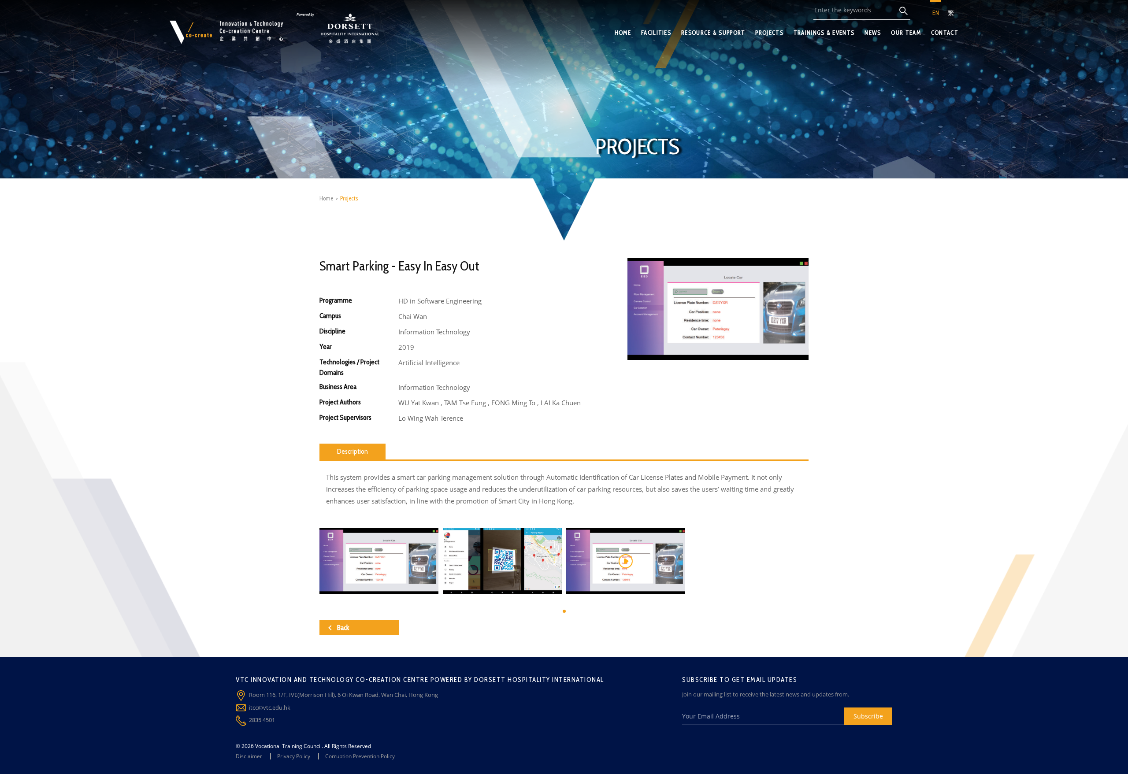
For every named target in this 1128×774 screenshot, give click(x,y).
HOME (623, 32)
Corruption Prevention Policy (360, 756)
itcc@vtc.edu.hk (269, 707)
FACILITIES (656, 32)
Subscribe (868, 716)
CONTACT (944, 32)
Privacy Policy (293, 756)
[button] (564, 611)
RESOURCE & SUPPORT (713, 32)
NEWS (873, 32)
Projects (349, 198)
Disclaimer (249, 756)
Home (326, 198)
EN (935, 13)
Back (343, 627)
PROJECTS (769, 32)
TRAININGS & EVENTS (824, 32)
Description (352, 451)
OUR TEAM (905, 32)
